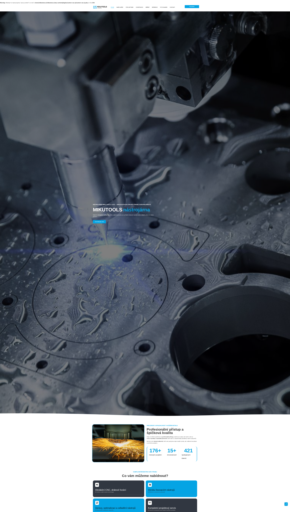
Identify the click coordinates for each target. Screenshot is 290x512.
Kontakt (172, 7)
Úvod (112, 7)
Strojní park (129, 7)
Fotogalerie (163, 7)
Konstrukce (139, 7)
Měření (147, 7)
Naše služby (120, 7)
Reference (155, 7)
